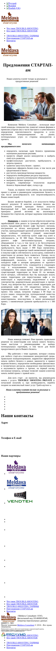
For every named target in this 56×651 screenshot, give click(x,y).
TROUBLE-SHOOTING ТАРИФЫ (23, 36)
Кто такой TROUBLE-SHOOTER (22, 31)
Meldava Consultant (25, 625)
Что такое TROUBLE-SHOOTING (22, 28)
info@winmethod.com (10, 450)
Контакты (11, 40)
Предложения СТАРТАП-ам (20, 38)
